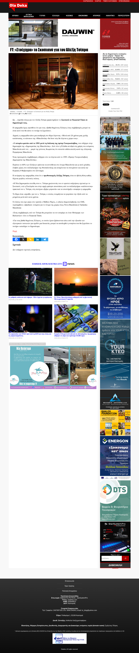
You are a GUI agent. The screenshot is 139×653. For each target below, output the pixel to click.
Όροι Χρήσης (69, 586)
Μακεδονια (28, 344)
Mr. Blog (22, 113)
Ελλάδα (29, 113)
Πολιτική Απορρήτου (69, 591)
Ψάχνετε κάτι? (115, 555)
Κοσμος (69, 15)
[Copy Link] (30, 239)
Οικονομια (83, 15)
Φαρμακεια (88, 1)
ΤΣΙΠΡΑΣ (42, 344)
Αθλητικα (110, 15)
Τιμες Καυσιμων (110, 1)
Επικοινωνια (124, 1)
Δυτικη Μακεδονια (29, 15)
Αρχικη (15, 15)
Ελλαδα (55, 15)
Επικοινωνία (69, 581)
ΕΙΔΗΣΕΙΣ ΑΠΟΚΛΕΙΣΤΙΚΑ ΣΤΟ (47, 264)
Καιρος (98, 1)
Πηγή (15, 231)
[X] (23, 239)
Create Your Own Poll (115, 111)
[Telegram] (44, 239)
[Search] (125, 558)
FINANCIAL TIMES (17, 344)
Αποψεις (96, 15)
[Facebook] (16, 239)
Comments (115, 108)
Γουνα (42, 15)
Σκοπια (35, 344)
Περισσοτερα (124, 15)
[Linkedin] (37, 239)
